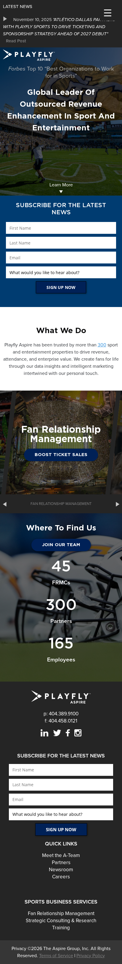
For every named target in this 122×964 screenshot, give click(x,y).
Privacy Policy (90, 956)
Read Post (16, 41)
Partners (61, 862)
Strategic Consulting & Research (61, 920)
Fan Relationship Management (61, 913)
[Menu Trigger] (107, 12)
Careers (61, 877)
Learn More (61, 185)
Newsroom (61, 870)
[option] (61, 30)
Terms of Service (56, 956)
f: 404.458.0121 (61, 721)
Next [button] (118, 504)
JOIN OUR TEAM (61, 545)
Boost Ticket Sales (61, 455)
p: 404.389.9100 (61, 714)
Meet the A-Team (61, 855)
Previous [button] (4, 504)
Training (61, 928)
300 (102, 345)
